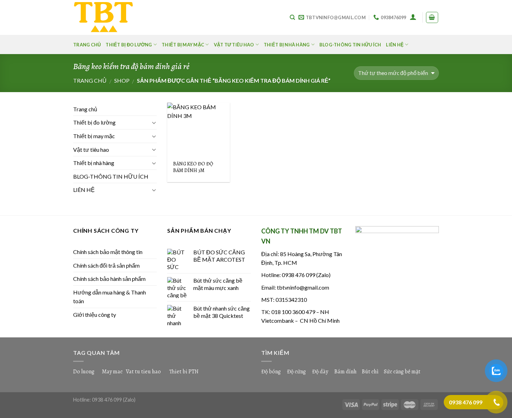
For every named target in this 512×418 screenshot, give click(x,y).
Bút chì (370, 371)
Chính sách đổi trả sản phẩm (106, 265)
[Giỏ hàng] (432, 17)
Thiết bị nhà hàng (287, 44)
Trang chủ (87, 44)
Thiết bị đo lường (129, 44)
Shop (122, 80)
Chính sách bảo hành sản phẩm (109, 278)
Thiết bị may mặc (183, 44)
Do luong (83, 371)
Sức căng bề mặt (402, 371)
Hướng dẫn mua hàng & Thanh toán (109, 297)
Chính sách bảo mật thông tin (107, 251)
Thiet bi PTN (184, 371)
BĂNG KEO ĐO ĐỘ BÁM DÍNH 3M (193, 167)
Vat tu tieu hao (143, 371)
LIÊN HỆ (395, 44)
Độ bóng (271, 371)
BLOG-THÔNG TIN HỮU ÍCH (350, 44)
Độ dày (320, 371)
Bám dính (346, 371)
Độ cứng (296, 371)
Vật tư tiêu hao (234, 44)
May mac (112, 371)
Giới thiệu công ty (94, 314)
